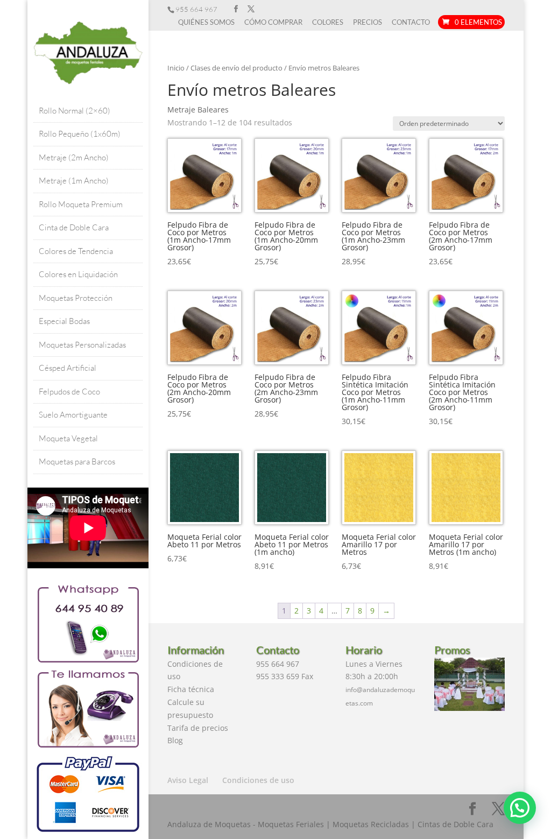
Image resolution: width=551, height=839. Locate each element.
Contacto (411, 22)
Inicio (176, 68)
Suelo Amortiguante (73, 415)
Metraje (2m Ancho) (74, 157)
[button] (520, 808)
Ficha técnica (190, 689)
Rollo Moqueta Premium (81, 204)
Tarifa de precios (197, 728)
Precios (367, 22)
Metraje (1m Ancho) (74, 180)
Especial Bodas (64, 321)
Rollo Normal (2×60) (74, 110)
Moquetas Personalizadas (82, 345)
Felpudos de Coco (69, 391)
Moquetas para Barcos (77, 461)
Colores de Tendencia (76, 251)
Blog (175, 740)
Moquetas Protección (75, 298)
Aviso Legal (187, 780)
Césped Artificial (67, 368)
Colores (327, 22)
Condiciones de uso (258, 780)
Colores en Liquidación (78, 274)
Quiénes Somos (206, 22)
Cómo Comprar (273, 22)
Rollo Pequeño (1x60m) (80, 134)
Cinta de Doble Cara (74, 227)
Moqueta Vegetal (68, 438)
